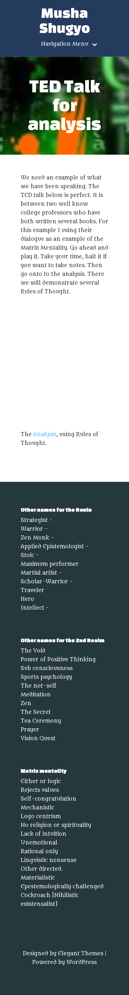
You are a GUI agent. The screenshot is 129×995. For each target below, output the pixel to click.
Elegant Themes (80, 954)
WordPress (81, 962)
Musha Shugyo (64, 20)
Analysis (44, 434)
